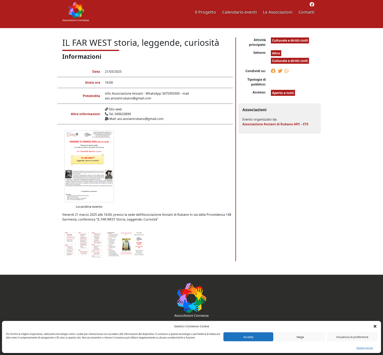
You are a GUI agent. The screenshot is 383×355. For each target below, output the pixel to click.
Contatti (306, 12)
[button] (375, 326)
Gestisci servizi (364, 348)
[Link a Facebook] (312, 5)
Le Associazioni (277, 12)
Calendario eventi (239, 12)
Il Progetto (205, 12)
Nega (300, 337)
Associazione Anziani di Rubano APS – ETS (275, 124)
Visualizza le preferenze (352, 337)
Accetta (248, 337)
